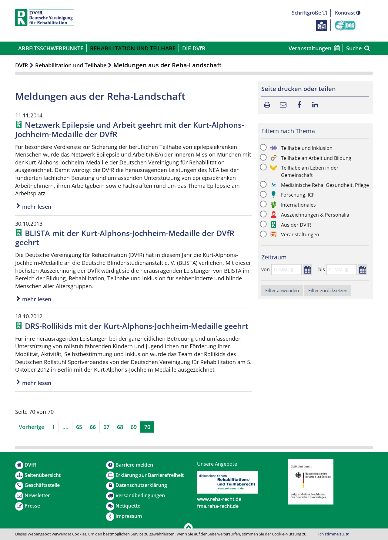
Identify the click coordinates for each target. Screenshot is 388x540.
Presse (32, 505)
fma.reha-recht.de (218, 506)
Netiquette (127, 505)
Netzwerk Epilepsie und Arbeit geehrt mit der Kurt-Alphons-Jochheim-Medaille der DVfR (129, 129)
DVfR (21, 65)
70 (147, 426)
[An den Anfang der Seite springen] (188, 528)
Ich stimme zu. (332, 534)
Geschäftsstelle (42, 485)
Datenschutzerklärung (141, 485)
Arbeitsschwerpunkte (50, 48)
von (265, 269)
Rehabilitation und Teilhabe (133, 48)
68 (120, 426)
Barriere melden (134, 464)
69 (134, 426)
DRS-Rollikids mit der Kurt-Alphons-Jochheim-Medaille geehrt (136, 326)
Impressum (128, 516)
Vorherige (31, 426)
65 (79, 426)
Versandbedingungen (140, 495)
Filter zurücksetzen (327, 290)
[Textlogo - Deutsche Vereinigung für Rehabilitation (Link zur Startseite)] (44, 17)
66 (93, 426)
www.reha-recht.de (219, 499)
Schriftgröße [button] (307, 12)
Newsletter (37, 495)
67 (106, 426)
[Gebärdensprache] (345, 25)
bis (321, 269)
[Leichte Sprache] (321, 25)
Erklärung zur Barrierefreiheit (149, 475)
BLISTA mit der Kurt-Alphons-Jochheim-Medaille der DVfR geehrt (124, 237)
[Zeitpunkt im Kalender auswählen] (307, 269)
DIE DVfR (194, 48)
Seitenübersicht (43, 475)
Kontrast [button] (345, 12)
